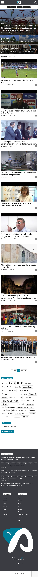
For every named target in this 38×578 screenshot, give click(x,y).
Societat (5, 500)
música (3, 410)
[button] (35, 2)
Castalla (18, 387)
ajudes (4, 383)
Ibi (33, 401)
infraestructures (13, 404)
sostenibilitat (6, 417)
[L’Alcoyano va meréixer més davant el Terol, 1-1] (19, 68)
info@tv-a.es (22, 558)
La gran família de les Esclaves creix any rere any (18, 327)
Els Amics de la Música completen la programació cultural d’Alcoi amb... (16, 235)
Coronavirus (24, 390)
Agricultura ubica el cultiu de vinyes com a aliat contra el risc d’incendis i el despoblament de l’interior (17, 484)
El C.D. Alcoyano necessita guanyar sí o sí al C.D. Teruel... (18, 112)
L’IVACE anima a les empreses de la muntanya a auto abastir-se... (16, 204)
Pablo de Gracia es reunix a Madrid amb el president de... (18, 358)
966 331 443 (21, 560)
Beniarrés (20, 512)
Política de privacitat (19, 573)
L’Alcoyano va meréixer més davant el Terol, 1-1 (17, 81)
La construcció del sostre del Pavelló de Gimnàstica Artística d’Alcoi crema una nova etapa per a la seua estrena (19, 465)
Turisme (25, 417)
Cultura (5, 394)
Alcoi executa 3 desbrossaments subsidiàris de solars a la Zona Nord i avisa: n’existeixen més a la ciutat (18, 477)
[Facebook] (15, 563)
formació (22, 401)
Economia (5, 514)
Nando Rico (4, 32)
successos (15, 417)
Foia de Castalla (10, 400)
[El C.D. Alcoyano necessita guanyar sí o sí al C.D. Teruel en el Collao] (19, 99)
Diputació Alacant (14, 394)
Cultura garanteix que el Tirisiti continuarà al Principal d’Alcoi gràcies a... (18, 297)
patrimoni (32, 410)
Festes (4, 509)
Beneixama (19, 7)
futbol (28, 400)
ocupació (21, 410)
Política (5, 498)
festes (19, 397)
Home (10, 56)
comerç (4, 390)
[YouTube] (22, 563)
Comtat (12, 390)
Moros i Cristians (22, 407)
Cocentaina (27, 387)
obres (14, 410)
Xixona (28, 7)
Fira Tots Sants (27, 397)
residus (18, 413)
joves (3, 407)
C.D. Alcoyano (28, 383)
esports (12, 397)
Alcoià (2, 77)
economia (24, 394)
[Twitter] (19, 563)
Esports (5, 506)
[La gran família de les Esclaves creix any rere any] (19, 315)
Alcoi (9, 7)
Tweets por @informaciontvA (9, 426)
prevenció (11, 413)
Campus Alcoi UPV (7, 387)
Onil (26, 410)
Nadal (8, 410)
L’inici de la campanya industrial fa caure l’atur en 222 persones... (18, 173)
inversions (30, 404)
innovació (22, 404)
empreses (4, 397)
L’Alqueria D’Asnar (23, 514)
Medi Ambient (10, 407)
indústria (4, 404)
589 (15, 370)
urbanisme (32, 416)
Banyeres (14, 7)
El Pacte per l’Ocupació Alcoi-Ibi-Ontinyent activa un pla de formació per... (19, 142)
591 (22, 370)
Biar (24, 7)
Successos (6, 512)
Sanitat (25, 413)
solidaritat (32, 413)
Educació (32, 394)
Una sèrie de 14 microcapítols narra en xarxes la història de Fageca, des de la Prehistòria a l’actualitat (19, 458)
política (4, 413)
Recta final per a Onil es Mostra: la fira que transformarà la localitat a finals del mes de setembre (19, 471)
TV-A (2, 84)
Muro (31, 407)
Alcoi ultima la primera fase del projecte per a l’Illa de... (18, 266)
